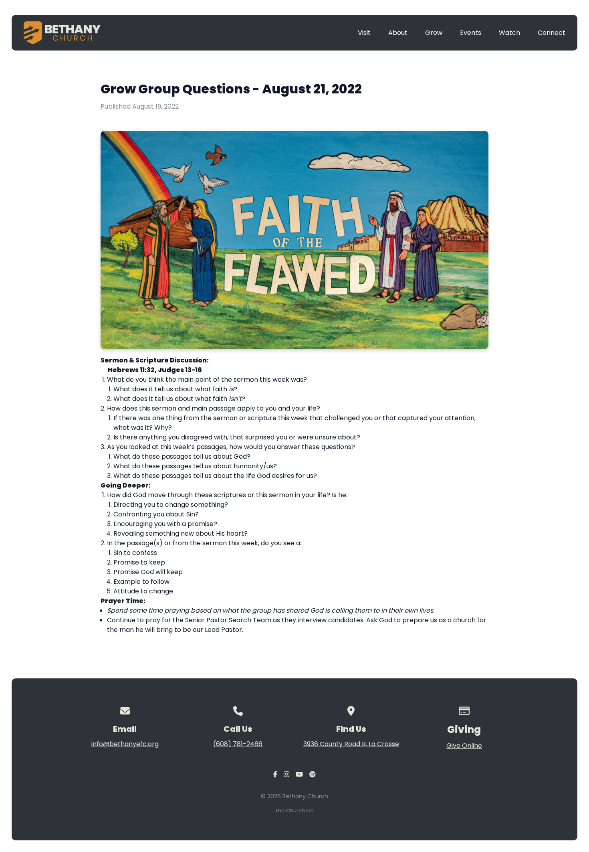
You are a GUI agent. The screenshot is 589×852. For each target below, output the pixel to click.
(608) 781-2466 (237, 744)
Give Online (464, 745)
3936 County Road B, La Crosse (351, 744)
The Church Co (294, 810)
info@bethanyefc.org (125, 744)
